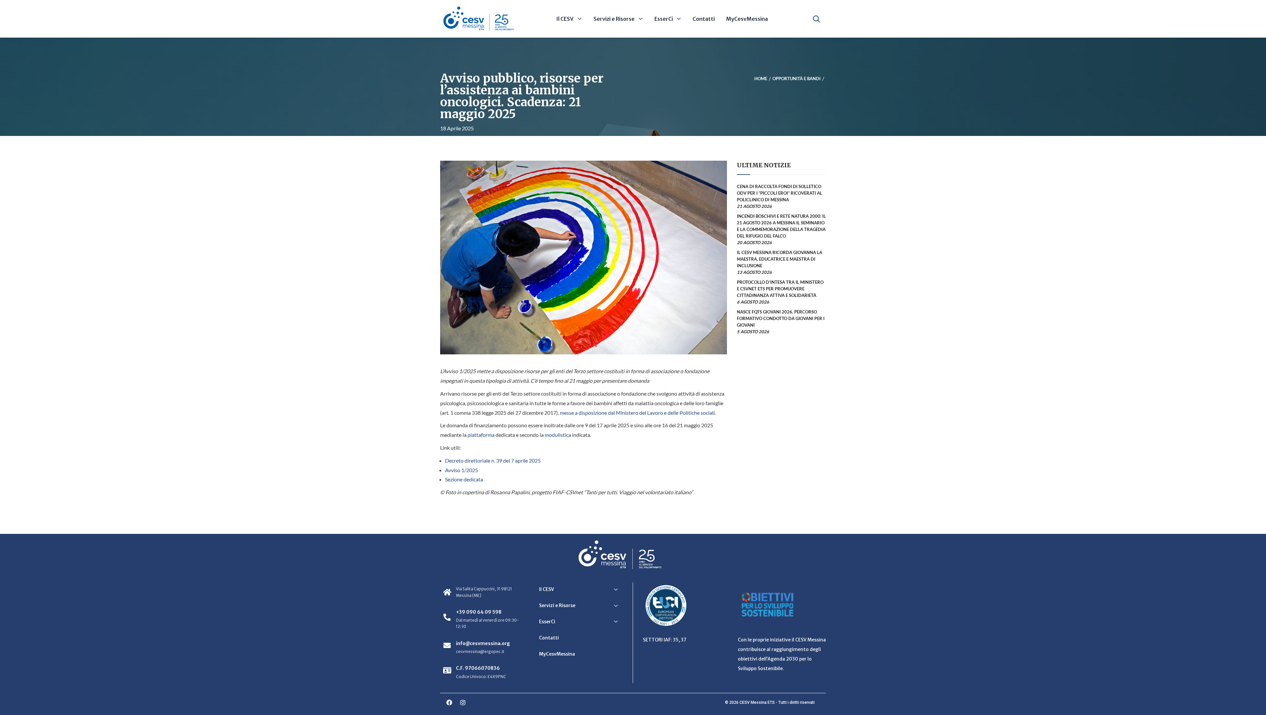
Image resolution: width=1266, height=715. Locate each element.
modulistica (558, 435)
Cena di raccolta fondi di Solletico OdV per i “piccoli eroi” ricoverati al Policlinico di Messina (779, 193)
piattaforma (481, 435)
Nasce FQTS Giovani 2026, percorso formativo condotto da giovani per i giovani (781, 318)
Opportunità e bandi (796, 78)
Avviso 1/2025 (461, 470)
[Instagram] (463, 702)
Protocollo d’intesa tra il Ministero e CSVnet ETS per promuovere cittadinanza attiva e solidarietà (780, 288)
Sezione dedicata (464, 479)
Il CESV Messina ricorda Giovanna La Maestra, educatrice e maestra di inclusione (779, 259)
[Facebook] (449, 702)
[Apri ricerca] (816, 18)
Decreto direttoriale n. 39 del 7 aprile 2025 (493, 460)
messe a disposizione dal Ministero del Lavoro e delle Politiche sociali (637, 412)
